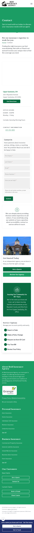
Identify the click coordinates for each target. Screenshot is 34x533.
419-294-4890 (10, 130)
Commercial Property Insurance (12, 443)
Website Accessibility (18, 398)
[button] (31, 4)
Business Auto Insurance (9, 455)
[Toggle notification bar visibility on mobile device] (3, 519)
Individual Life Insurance (9, 421)
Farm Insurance (7, 459)
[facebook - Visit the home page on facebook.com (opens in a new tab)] (2, 517)
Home (4, 43)
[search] (28, 3)
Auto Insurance (6, 413)
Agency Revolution (12, 509)
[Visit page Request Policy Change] (17, 335)
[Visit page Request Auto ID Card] (17, 339)
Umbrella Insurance (8, 429)
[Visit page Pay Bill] (17, 344)
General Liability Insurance (10, 447)
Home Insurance (7, 417)
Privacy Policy (6, 398)
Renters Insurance (8, 425)
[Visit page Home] (9, 3)
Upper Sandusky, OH (10, 92)
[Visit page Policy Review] (17, 349)
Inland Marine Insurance (9, 451)
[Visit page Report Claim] (17, 330)
